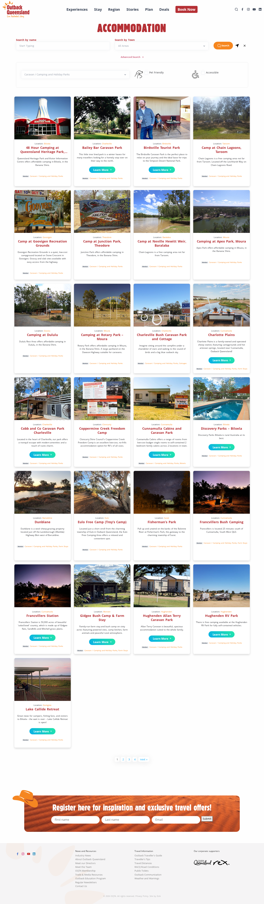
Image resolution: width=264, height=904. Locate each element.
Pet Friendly (156, 72)
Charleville (107, 143)
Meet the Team (83, 867)
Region (114, 9)
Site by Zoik (155, 896)
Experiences (77, 9)
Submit (207, 818)
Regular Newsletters (86, 882)
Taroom (226, 143)
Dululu (47, 330)
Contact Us (81, 886)
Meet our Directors (85, 863)
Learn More (100, 170)
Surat (166, 518)
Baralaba (167, 237)
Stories (132, 9)
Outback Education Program (90, 878)
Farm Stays (242, 368)
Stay (98, 9)
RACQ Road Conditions (147, 867)
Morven (106, 611)
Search (225, 45)
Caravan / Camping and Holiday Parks (46, 176)
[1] (237, 45)
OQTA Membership (85, 870)
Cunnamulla (226, 330)
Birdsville (166, 143)
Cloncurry (106, 424)
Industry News (83, 855)
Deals (164, 9)
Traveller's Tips (142, 859)
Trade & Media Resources (89, 874)
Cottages (183, 363)
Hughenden (166, 611)
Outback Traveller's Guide (148, 855)
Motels (183, 463)
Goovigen (47, 237)
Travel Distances (143, 863)
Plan (149, 9)
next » (143, 759)
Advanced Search (131, 57)
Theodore (106, 237)
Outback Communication (148, 874)
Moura (226, 237)
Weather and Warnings (147, 878)
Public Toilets (142, 870)
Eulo (107, 518)
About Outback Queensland (90, 859)
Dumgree (47, 705)
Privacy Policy (141, 896)
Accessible (212, 72)
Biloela (47, 143)
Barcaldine (47, 518)
